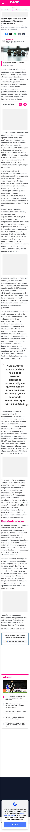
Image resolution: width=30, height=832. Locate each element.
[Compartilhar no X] (10, 34)
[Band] (15, 2)
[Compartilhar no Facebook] (6, 34)
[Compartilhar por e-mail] (19, 34)
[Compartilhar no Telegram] (25, 104)
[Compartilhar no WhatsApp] (15, 34)
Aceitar (15, 825)
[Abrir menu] (2, 2)
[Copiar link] (23, 34)
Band (13, 8)
